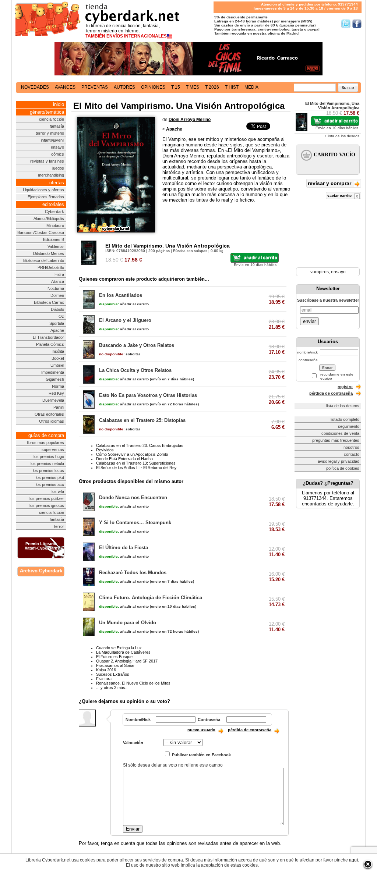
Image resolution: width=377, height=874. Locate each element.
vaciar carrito (340, 195)
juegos (58, 168)
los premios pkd (50, 477)
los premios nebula (47, 463)
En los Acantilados (120, 295)
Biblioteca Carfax (49, 302)
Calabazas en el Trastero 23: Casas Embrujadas (139, 445)
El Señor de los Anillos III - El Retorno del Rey (136, 467)
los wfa (58, 491)
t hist (232, 87)
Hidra (59, 274)
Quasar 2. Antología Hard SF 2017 (127, 661)
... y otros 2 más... (112, 687)
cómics (57, 154)
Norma (58, 386)
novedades (35, 87)
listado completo (345, 419)
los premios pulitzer (46, 498)
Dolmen (57, 295)
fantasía (57, 126)
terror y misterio (50, 133)
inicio (58, 104)
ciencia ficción (51, 119)
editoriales (53, 204)
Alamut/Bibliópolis (49, 218)
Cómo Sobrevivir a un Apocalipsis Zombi (132, 454)
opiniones (153, 87)
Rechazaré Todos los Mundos (132, 572)
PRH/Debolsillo (51, 267)
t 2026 (212, 87)
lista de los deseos (342, 406)
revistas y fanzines (47, 161)
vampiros (319, 271)
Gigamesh (55, 379)
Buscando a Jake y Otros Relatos (136, 345)
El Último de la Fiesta (123, 547)
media (251, 87)
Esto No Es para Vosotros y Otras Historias (148, 395)
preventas (94, 87)
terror (59, 526)
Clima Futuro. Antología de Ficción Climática (150, 597)
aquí (353, 860)
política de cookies (342, 468)
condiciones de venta (340, 433)
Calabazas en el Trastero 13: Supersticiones (136, 463)
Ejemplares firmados (46, 197)
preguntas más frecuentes (335, 440)
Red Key (56, 393)
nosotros (351, 447)
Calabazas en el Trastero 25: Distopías (142, 420)
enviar (309, 321)
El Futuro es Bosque (114, 656)
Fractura (104, 678)
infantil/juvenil (52, 140)
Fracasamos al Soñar (115, 665)
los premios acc (50, 484)
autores (124, 87)
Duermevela (53, 400)
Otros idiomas (51, 421)
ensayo (57, 147)
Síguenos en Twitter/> (345, 23)
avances (65, 87)
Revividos (105, 450)
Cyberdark (54, 211)
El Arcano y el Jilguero (125, 320)
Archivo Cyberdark (41, 570)
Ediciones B (53, 239)
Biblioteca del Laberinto (43, 260)
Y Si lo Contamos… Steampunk (135, 522)
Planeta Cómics (50, 344)
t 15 (175, 87)
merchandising (51, 175)
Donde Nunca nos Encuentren (133, 497)
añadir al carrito (124, 304)
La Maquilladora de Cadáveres (123, 652)
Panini (58, 407)
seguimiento (348, 426)
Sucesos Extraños (112, 674)
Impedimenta (52, 372)
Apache (57, 330)
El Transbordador (48, 337)
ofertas (56, 182)
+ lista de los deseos (341, 136)
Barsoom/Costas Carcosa (40, 232)
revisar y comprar (330, 183)
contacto (351, 454)
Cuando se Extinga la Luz (119, 648)
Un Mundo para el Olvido (127, 622)
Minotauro (55, 225)
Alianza (57, 281)
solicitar (119, 354)
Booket (58, 358)
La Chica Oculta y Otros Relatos (135, 370)
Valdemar (55, 246)
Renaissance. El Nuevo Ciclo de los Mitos (133, 683)
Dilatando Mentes (48, 253)
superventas (53, 449)
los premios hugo (49, 456)
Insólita (58, 351)
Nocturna (55, 288)
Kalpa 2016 (106, 670)
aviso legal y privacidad (338, 461)
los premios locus (48, 470)
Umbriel (57, 365)
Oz (61, 316)
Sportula (56, 323)
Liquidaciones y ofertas (43, 190)
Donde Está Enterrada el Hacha (124, 458)
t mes (192, 87)
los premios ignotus (46, 505)
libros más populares (45, 442)
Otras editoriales (49, 414)
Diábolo (57, 309)
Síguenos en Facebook (357, 23)
